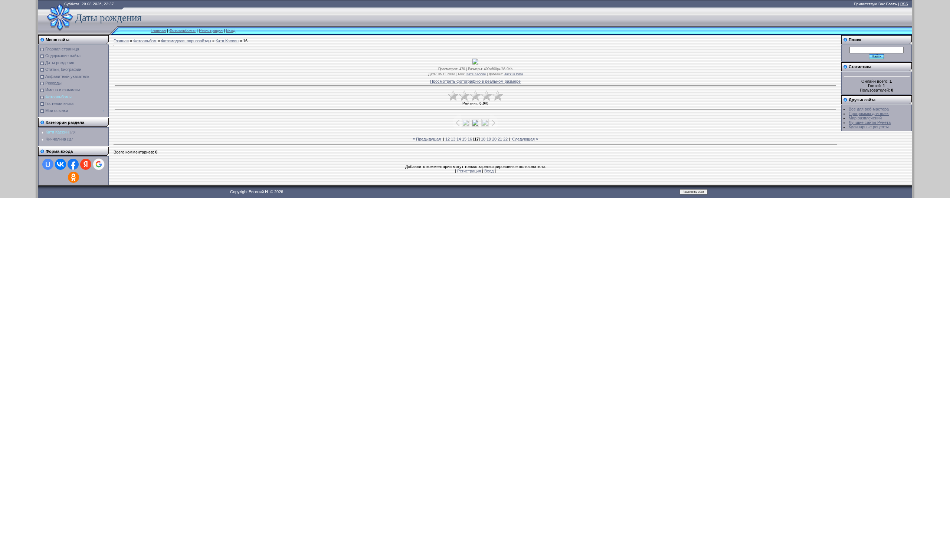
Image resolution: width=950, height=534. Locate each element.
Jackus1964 (513, 74)
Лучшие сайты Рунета (870, 122)
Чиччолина (56, 139)
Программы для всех (869, 113)
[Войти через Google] (99, 164)
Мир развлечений (865, 118)
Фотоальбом (145, 41)
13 (453, 139)
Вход (230, 30)
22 (505, 139)
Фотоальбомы (182, 30)
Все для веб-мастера (869, 109)
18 (483, 139)
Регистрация (211, 30)
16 (470, 139)
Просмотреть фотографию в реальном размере (475, 81)
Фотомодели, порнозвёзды (186, 41)
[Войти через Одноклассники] (73, 177)
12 (447, 139)
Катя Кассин (57, 132)
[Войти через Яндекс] (85, 164)
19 (489, 139)
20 (494, 139)
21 (500, 139)
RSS (904, 4)
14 (458, 139)
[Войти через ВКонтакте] (60, 164)
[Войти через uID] (47, 164)
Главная (158, 30)
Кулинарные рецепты (869, 127)
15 (464, 139)
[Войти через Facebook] (73, 164)
